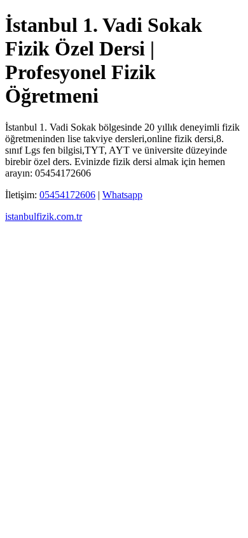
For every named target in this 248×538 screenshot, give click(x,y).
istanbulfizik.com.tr (43, 216)
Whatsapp (122, 194)
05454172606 (67, 194)
